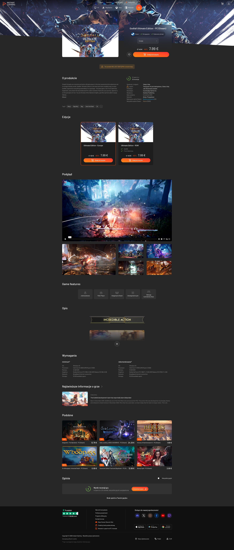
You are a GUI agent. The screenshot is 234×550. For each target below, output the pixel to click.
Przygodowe (150, 97)
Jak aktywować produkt (150, 88)
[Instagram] (150, 515)
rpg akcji (75, 106)
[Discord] (137, 515)
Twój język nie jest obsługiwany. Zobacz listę (156, 86)
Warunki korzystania (101, 510)
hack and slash (90, 106)
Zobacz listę (146, 84)
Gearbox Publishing (148, 93)
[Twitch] (169, 515)
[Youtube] (162, 515)
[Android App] (153, 526)
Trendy (101, 2)
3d (97, 106)
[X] (143, 515)
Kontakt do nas (99, 519)
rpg (82, 106)
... (101, 106)
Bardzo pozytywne (148, 99)
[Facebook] (156, 515)
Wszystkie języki (167, 478)
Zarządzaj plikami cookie (69, 539)
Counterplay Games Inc (149, 91)
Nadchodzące (119, 2)
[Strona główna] (9, 4)
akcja (69, 106)
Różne (145, 101)
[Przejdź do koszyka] (222, 3)
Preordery (109, 2)
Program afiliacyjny (101, 516)
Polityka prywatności (101, 513)
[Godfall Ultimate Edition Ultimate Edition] (135, 139)
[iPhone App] (140, 526)
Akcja (144, 97)
